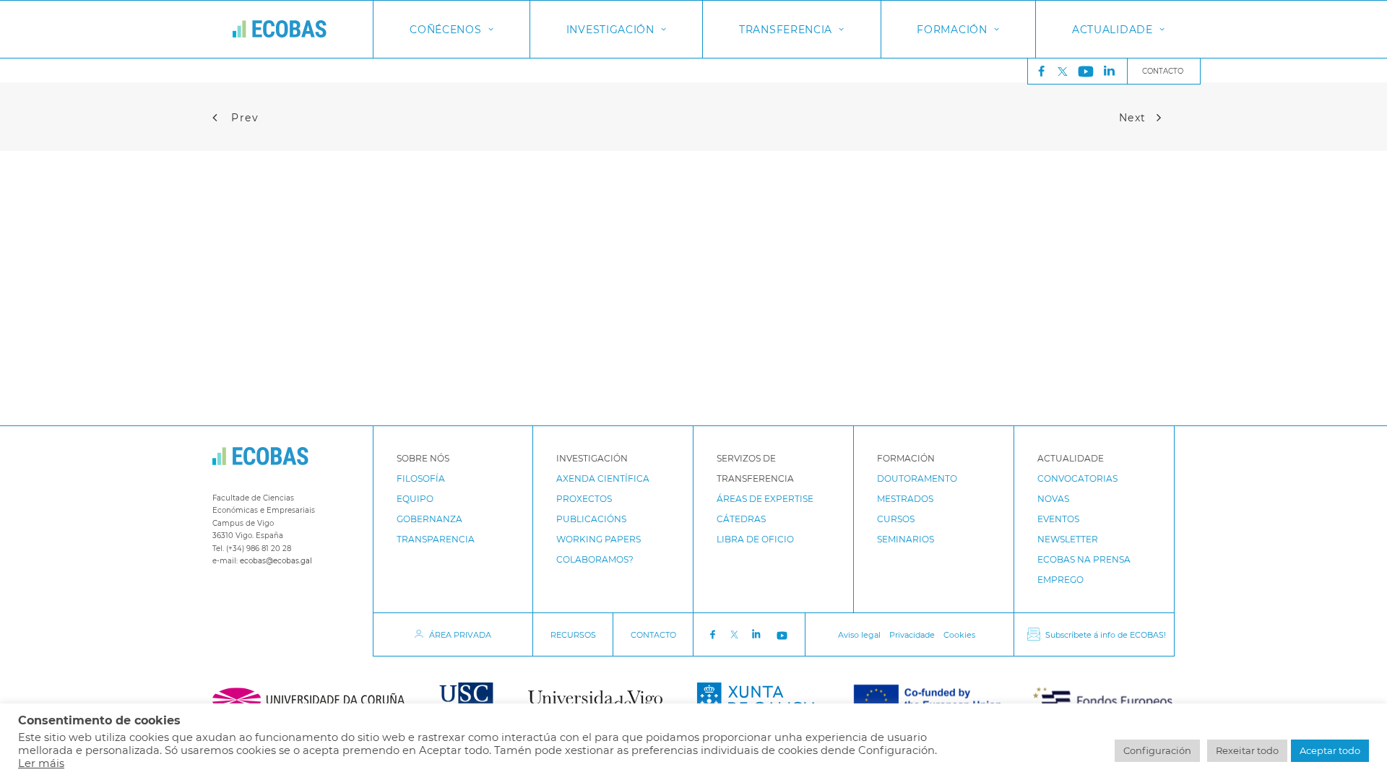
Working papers (598, 539)
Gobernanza (429, 519)
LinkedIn (758, 634)
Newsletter (1067, 539)
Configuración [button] (1157, 750)
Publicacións (591, 519)
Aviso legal (859, 635)
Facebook (712, 635)
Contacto (1162, 71)
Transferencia (785, 29)
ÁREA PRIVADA (460, 635)
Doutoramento (917, 478)
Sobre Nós (423, 458)
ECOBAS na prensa (1084, 559)
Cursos (896, 519)
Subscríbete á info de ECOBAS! (1105, 635)
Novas (1053, 498)
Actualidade (1112, 29)
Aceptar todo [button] (1330, 750)
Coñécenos (445, 29)
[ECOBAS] (280, 29)
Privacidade (912, 635)
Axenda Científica (602, 478)
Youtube (784, 635)
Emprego (1060, 579)
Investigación (610, 29)
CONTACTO (653, 635)
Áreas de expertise (765, 498)
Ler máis (41, 763)
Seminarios (905, 539)
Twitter (1066, 71)
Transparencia (436, 539)
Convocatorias (1077, 478)
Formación (952, 29)
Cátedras (741, 519)
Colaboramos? (595, 559)
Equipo (415, 498)
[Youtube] (1085, 71)
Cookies (959, 635)
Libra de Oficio (755, 539)
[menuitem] (1038, 71)
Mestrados (905, 498)
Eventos (1058, 519)
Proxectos (584, 498)
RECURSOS (573, 635)
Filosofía (421, 478)
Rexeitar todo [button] (1247, 750)
